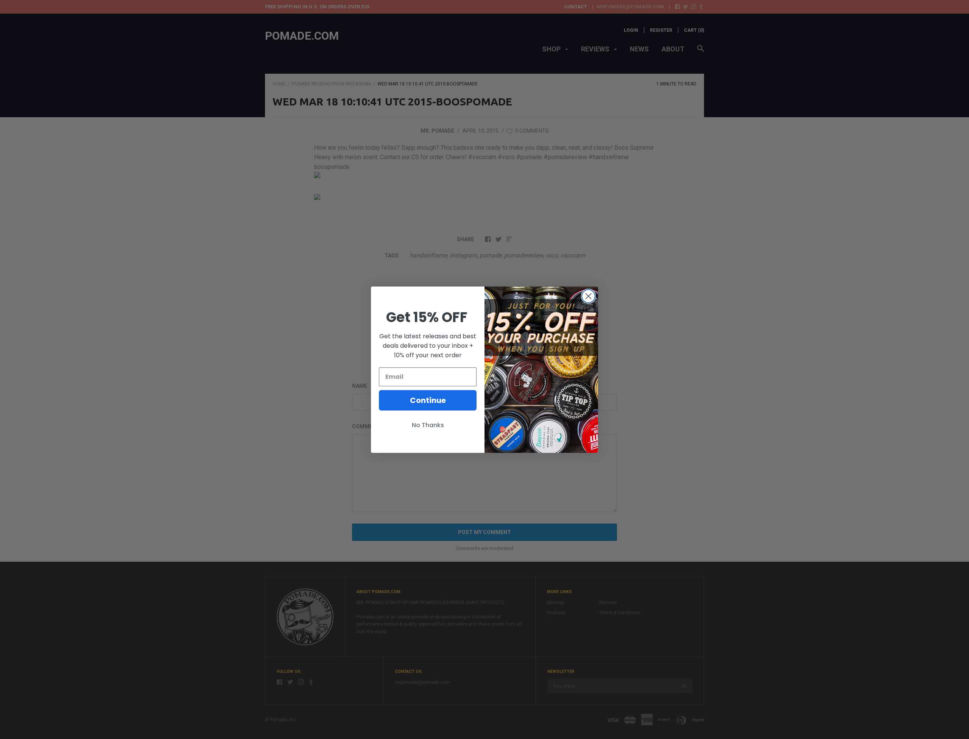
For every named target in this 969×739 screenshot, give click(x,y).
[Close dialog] (588, 296)
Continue (428, 400)
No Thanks (428, 425)
